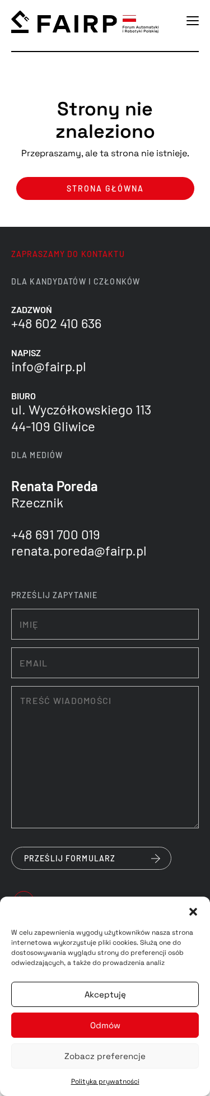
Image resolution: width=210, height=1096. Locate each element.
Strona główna (105, 188)
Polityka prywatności (105, 1081)
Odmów (105, 1025)
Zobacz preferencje (105, 1056)
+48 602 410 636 (56, 323)
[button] (193, 910)
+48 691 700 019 (55, 534)
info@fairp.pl (48, 366)
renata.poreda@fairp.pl (79, 550)
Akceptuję (105, 994)
